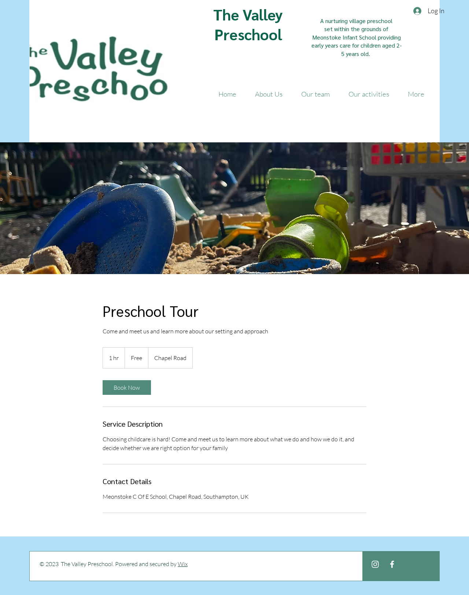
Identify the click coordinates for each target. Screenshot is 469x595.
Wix (183, 564)
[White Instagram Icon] (375, 564)
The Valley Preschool (248, 24)
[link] (127, 387)
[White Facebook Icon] (392, 564)
